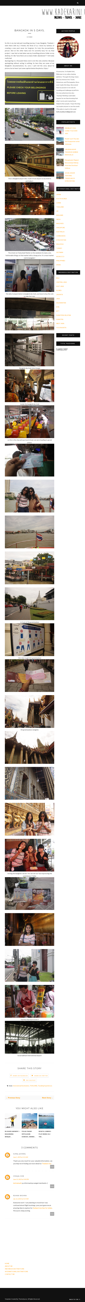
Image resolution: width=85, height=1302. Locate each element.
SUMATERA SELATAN (63, 315)
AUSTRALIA (60, 232)
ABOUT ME (9, 1266)
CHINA (58, 203)
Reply (52, 1166)
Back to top (74, 1299)
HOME (7, 1263)
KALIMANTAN (61, 303)
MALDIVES (60, 223)
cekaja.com (18, 1176)
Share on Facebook (20, 1075)
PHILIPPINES (60, 260)
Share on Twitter (41, 1075)
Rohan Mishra (20, 1196)
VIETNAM (59, 252)
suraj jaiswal (19, 1154)
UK (57, 211)
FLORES (58, 290)
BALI (58, 278)
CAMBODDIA (60, 236)
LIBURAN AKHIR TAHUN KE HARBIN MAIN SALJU (71, 152)
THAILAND (33, 1086)
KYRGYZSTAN (61, 240)
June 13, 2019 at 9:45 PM (21, 1179)
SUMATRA (59, 319)
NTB (57, 307)
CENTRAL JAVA (61, 282)
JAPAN (58, 194)
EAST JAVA (60, 286)
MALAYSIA (60, 244)
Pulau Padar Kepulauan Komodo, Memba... (29, 1134)
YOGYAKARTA (61, 327)
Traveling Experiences (45, 1086)
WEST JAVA (60, 323)
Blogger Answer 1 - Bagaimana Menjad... (12, 1134)
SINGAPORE (60, 227)
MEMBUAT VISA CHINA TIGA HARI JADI (71, 130)
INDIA (58, 219)
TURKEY (59, 248)
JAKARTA (59, 294)
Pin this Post (31, 1080)
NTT (57, 311)
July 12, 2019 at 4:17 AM (21, 1199)
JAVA (58, 299)
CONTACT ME (10, 1274)
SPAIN (58, 265)
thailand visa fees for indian (42, 1208)
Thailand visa (46, 1163)
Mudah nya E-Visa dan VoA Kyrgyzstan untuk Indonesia (72, 141)
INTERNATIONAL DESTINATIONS (16, 1271)
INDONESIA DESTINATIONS (14, 1269)
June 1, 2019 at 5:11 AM (20, 1157)
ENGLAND (59, 215)
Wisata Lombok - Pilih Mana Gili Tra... (45, 1134)
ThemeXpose (23, 1299)
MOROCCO (60, 256)
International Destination (21, 1086)
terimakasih (17, 1183)
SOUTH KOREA (61, 199)
